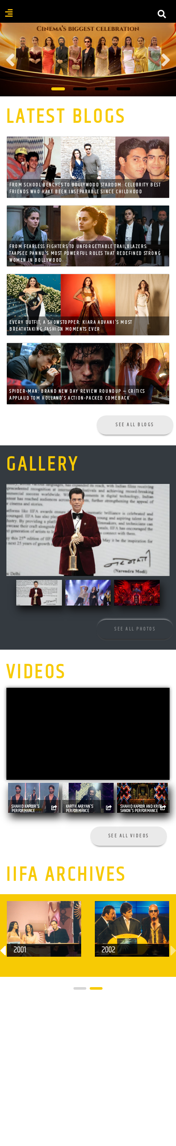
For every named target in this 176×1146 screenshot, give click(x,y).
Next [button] (165, 60)
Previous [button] (10, 60)
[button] (80, 988)
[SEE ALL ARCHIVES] (131, 1011)
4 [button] (123, 88)
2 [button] (80, 88)
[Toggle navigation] (88, 19)
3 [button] (102, 88)
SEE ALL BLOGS (135, 424)
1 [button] (58, 88)
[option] (88, 60)
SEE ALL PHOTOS (134, 629)
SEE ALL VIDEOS (129, 835)
